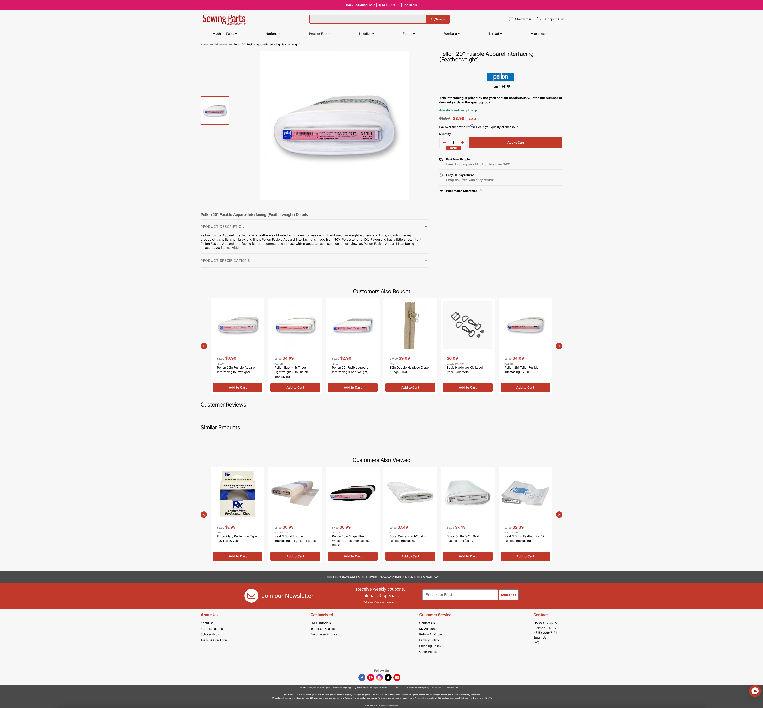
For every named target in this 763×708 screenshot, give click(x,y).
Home (204, 44)
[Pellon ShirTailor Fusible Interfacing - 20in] (525, 346)
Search (440, 19)
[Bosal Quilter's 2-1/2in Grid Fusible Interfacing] (410, 515)
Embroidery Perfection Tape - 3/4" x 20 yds (237, 538)
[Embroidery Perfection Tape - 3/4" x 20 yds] (237, 515)
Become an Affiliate (324, 634)
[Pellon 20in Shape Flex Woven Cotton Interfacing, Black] (353, 515)
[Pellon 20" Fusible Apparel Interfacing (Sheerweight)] (353, 346)
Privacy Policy (429, 640)
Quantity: (445, 134)
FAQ (536, 642)
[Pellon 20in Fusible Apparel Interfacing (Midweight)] (237, 346)
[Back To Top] (757, 702)
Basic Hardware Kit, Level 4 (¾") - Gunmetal (466, 370)
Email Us (539, 637)
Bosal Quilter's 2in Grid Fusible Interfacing (463, 538)
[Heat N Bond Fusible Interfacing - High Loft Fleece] (295, 515)
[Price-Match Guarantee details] (480, 191)
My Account (427, 629)
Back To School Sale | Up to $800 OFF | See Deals (381, 5)
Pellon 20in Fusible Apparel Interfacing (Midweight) (236, 370)
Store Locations (212, 629)
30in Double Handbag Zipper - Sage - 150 (409, 370)
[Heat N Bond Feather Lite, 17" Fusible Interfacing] (525, 515)
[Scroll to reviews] (500, 68)
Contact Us (427, 623)
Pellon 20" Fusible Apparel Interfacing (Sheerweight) (350, 370)
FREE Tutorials (320, 623)
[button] (550, 19)
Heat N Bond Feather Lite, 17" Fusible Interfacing (525, 538)
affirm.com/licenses (414, 698)
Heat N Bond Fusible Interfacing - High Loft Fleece (295, 538)
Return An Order (430, 634)
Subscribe (508, 595)
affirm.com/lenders (403, 695)
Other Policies (429, 652)
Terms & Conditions (215, 640)
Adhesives (220, 44)
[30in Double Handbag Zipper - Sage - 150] (410, 346)
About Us (207, 623)
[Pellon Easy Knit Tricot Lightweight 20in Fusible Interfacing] (295, 346)
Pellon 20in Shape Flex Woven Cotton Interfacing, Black (350, 540)
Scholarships (210, 634)
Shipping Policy (430, 646)
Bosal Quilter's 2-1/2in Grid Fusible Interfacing (408, 538)
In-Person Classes (323, 629)
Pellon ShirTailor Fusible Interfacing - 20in (521, 370)
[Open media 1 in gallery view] (419, 60)
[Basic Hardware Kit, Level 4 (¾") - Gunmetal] (467, 346)
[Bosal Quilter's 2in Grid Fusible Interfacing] (467, 515)
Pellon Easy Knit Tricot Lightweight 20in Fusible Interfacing (291, 372)
